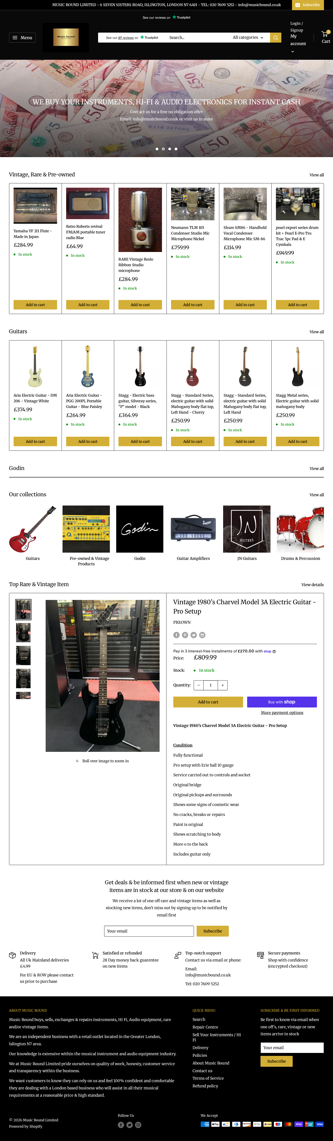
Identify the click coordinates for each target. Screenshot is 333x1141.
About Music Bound (211, 1063)
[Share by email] (202, 634)
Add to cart (35, 304)
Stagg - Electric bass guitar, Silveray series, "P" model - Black (137, 401)
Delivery (200, 1047)
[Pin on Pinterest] (185, 634)
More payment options (282, 712)
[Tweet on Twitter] (194, 634)
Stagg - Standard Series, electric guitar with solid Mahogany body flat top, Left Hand (245, 403)
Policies (200, 1055)
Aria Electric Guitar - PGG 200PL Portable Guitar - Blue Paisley (84, 401)
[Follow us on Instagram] (138, 1125)
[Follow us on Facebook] (121, 1125)
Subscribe (311, 4)
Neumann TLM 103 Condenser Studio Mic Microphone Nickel (190, 233)
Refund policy (205, 1085)
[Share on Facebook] (176, 634)
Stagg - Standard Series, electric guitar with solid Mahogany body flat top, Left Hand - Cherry (192, 403)
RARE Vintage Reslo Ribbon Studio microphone (135, 265)
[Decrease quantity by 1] (198, 685)
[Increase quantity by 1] (222, 685)
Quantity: (182, 685)
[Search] (275, 38)
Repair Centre (205, 1027)
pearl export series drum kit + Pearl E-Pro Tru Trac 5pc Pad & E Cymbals (297, 236)
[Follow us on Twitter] (129, 1125)
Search (199, 1019)
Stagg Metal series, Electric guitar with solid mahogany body (297, 401)
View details (313, 584)
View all (317, 175)
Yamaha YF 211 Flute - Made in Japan (33, 234)
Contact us (202, 1070)
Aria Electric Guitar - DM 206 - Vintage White (35, 398)
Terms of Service (208, 1078)
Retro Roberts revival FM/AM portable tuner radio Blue (85, 232)
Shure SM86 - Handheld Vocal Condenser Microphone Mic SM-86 (245, 233)
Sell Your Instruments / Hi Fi (217, 1037)
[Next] (324, 249)
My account (298, 40)
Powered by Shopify (25, 1126)
